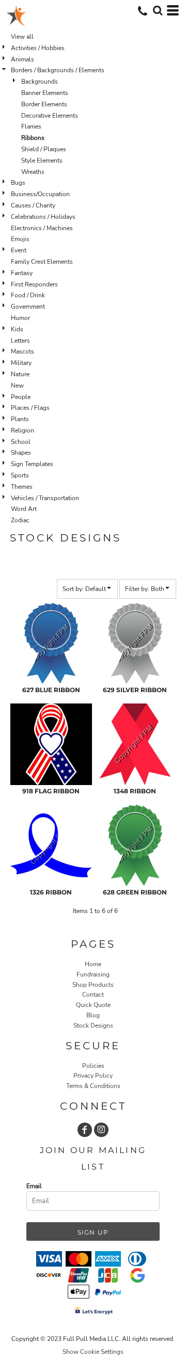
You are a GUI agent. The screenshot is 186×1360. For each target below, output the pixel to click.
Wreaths (32, 172)
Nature (20, 374)
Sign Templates (32, 464)
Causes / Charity (33, 205)
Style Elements (42, 160)
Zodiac (20, 520)
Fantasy (22, 273)
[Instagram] (101, 1130)
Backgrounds (39, 81)
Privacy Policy (93, 1075)
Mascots (22, 351)
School (20, 442)
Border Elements (44, 104)
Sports (20, 475)
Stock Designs (93, 1025)
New (17, 385)
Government (28, 306)
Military (21, 363)
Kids (17, 329)
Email (34, 1186)
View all (22, 37)
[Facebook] (85, 1130)
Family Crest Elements (42, 262)
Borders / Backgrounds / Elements (57, 70)
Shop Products (93, 985)
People (20, 397)
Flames (31, 126)
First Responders (34, 284)
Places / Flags (30, 408)
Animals (22, 59)
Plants (20, 419)
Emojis (20, 239)
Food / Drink (28, 295)
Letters (20, 341)
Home (93, 964)
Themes (22, 487)
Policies (93, 1066)
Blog (93, 1015)
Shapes (21, 453)
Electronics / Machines (42, 228)
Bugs (18, 183)
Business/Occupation (40, 194)
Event (18, 250)
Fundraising (93, 974)
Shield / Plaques (43, 149)
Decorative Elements (49, 115)
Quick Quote (93, 1005)
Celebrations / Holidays (43, 217)
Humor (20, 318)
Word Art (24, 509)
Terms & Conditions (93, 1086)
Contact (93, 994)
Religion (22, 430)
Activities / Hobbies (38, 48)
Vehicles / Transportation (45, 498)
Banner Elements (44, 93)
